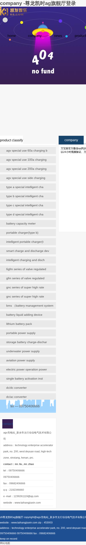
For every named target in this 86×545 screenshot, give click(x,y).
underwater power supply (23, 351)
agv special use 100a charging (26, 159)
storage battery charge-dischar (26, 342)
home (12, 36)
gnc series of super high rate (25, 287)
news (58, 36)
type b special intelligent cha (24, 196)
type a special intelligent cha (24, 187)
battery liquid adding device (24, 314)
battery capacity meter (21, 223)
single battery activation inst (24, 378)
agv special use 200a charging (26, 168)
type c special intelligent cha (24, 205)
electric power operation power (26, 369)
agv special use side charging (25, 178)
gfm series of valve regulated (25, 278)
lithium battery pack (19, 323)
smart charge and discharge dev (27, 250)
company (35, 36)
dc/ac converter (16, 396)
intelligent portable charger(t (24, 241)
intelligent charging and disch (25, 260)
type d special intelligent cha (24, 214)
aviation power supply (20, 360)
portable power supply (20, 333)
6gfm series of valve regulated (26, 269)
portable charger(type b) (22, 232)
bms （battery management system (29, 305)
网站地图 (5, 543)
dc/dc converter (16, 387)
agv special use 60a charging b (26, 150)
